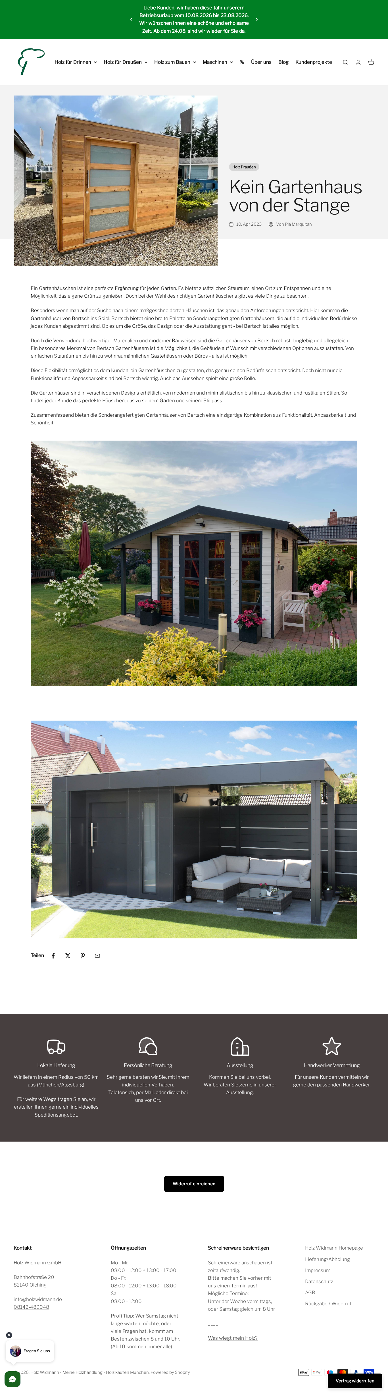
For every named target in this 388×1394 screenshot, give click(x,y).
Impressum (317, 1270)
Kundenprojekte (313, 62)
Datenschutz (319, 1281)
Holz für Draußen (123, 62)
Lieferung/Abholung (327, 1259)
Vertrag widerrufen (355, 1380)
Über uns (261, 62)
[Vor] (257, 19)
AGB (310, 1292)
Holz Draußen (244, 167)
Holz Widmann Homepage (334, 1248)
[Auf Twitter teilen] (68, 955)
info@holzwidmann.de (38, 1299)
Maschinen (215, 62)
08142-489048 (31, 1307)
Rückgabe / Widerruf (328, 1303)
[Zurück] (131, 19)
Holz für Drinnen (73, 62)
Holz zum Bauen (172, 62)
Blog (283, 62)
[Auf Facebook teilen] (53, 955)
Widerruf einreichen (194, 1183)
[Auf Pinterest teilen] (82, 955)
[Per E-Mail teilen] (97, 955)
